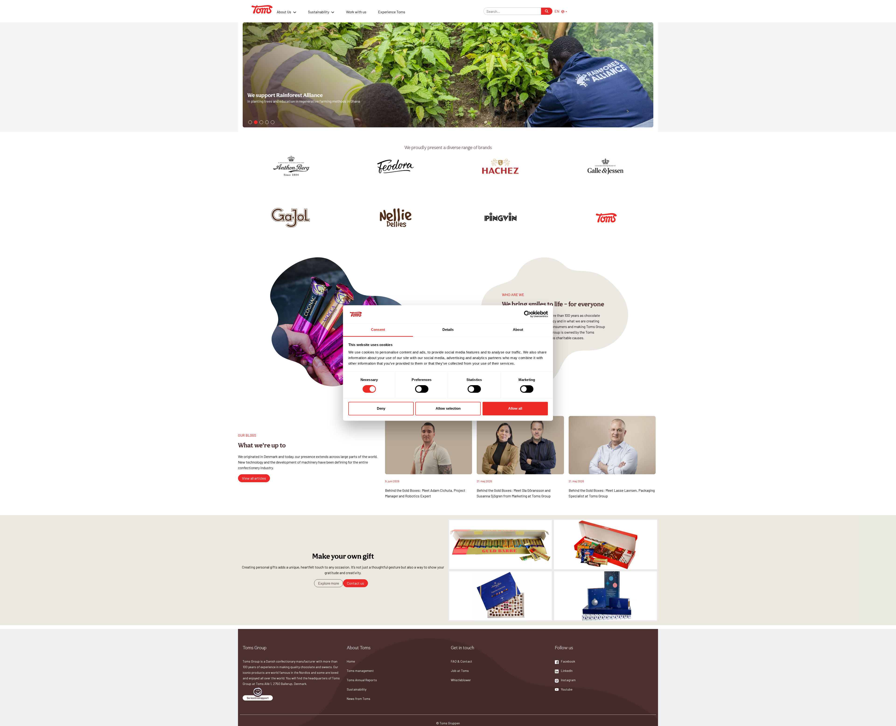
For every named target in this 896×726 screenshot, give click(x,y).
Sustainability (318, 12)
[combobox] (510, 11)
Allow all (515, 408)
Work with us (356, 12)
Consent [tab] (378, 330)
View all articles (254, 478)
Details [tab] (448, 330)
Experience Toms (391, 12)
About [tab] (518, 330)
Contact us (355, 583)
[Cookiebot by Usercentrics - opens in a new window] (527, 314)
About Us (284, 12)
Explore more (328, 583)
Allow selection (448, 408)
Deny (381, 408)
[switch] (421, 389)
